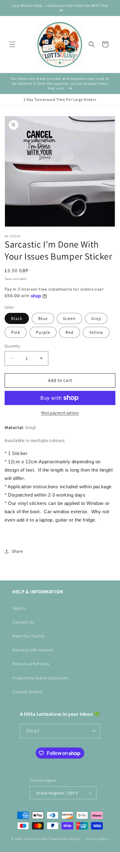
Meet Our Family (28, 636)
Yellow (96, 332)
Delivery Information (33, 650)
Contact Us (23, 622)
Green (69, 318)
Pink (15, 332)
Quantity (12, 346)
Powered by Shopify (64, 839)
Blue (43, 318)
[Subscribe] (93, 731)
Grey (96, 318)
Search (19, 608)
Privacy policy (97, 839)
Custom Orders (27, 691)
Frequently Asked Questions (40, 678)
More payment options (60, 412)
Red (70, 332)
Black (16, 318)
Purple (43, 332)
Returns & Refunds (30, 663)
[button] (12, 44)
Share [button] (17, 551)
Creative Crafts (36, 839)
